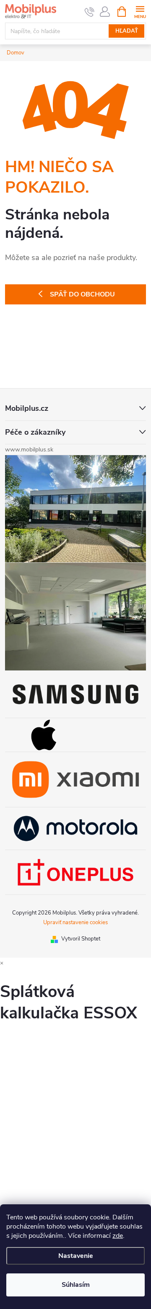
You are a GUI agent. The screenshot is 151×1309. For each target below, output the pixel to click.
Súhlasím (76, 1284)
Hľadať (126, 31)
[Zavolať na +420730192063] (89, 11)
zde (117, 1235)
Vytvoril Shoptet (80, 939)
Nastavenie (75, 1255)
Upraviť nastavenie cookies (75, 922)
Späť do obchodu (82, 294)
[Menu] (140, 11)
